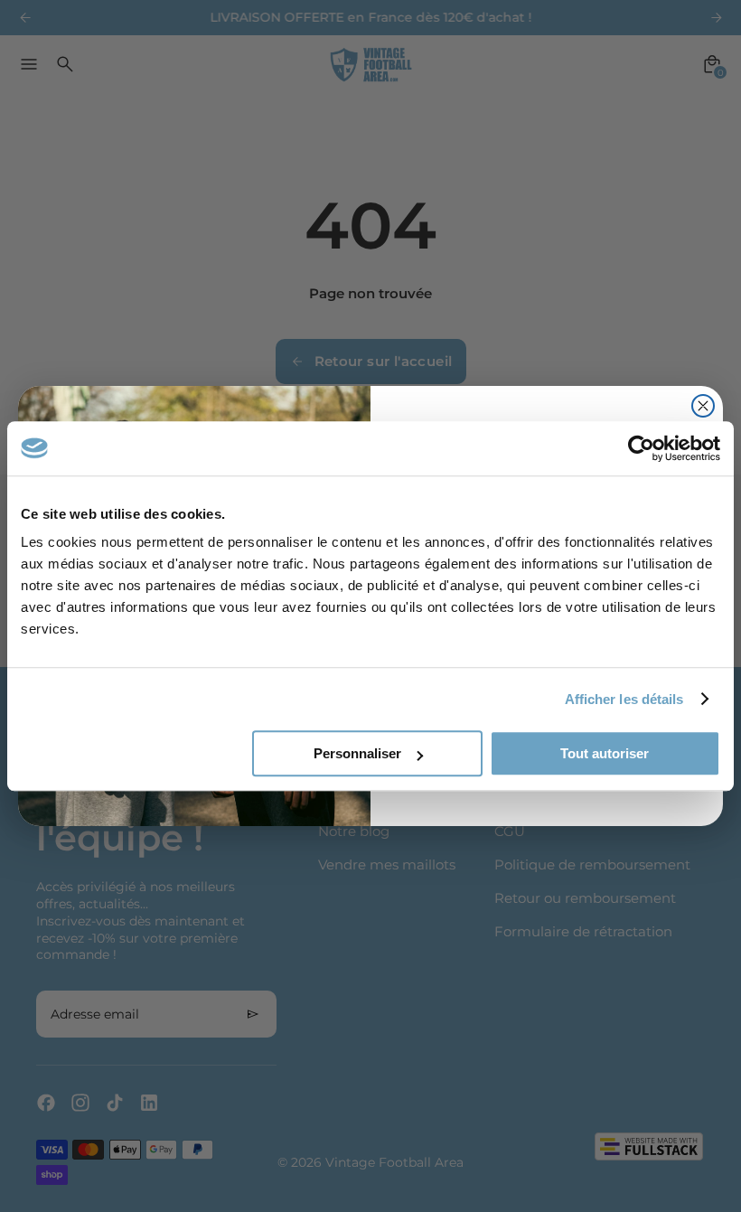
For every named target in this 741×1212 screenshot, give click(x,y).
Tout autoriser (604, 753)
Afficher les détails (624, 699)
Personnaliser (357, 753)
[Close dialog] (703, 406)
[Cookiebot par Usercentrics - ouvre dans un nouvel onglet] (641, 448)
